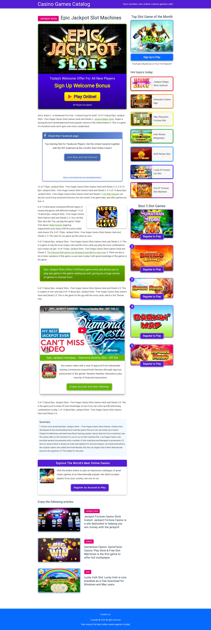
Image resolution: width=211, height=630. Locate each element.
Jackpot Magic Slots (104, 119)
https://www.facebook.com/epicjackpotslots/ (82, 177)
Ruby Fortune (56, 225)
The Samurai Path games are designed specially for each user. (76, 252)
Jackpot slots (48, 18)
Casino (89, 541)
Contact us (105, 614)
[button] (44, 49)
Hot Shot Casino (110, 194)
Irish (88, 572)
